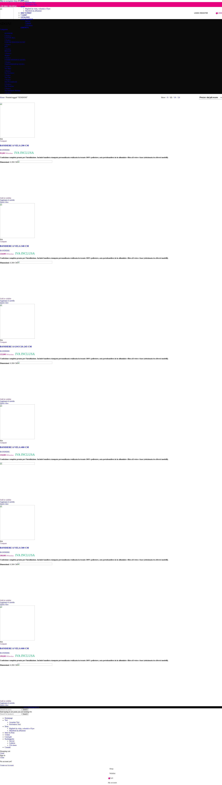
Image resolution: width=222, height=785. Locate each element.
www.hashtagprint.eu (31, 707)
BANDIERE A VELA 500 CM (14, 548)
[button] (7, 200)
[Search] (210, 13)
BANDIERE (5, 150)
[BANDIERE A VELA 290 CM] (17, 137)
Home (2, 97)
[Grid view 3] (189, 97)
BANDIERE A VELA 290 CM (14, 145)
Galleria (28, 23)
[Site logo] (7, 18)
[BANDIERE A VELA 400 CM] (17, 439)
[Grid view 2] (185, 97)
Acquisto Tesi (30, 2)
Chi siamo (29, 25)
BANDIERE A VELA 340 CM (14, 246)
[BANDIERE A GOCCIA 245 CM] (17, 338)
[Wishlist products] (213, 13)
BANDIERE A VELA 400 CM (14, 447)
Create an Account (7, 765)
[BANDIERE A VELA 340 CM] (17, 237)
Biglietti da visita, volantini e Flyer (37, 9)
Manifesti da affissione (33, 11)
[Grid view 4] (194, 97)
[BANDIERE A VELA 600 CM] (17, 640)
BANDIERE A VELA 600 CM (14, 648)
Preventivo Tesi (31, 5)
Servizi (27, 21)
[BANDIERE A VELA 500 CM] (17, 539)
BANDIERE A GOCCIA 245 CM (16, 346)
